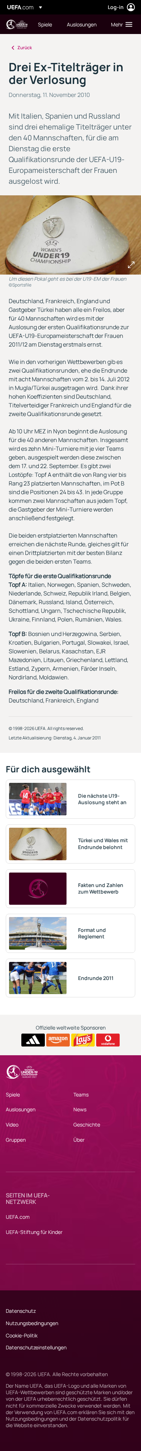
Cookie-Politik (22, 1335)
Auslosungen (20, 1109)
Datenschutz (21, 1310)
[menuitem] (46, 24)
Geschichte (86, 1124)
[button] (120, 24)
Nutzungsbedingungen (32, 1323)
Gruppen (16, 1139)
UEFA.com (18, 1216)
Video (12, 1124)
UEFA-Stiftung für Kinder (34, 1232)
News (79, 1109)
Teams (81, 1094)
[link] (45, 24)
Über (79, 1139)
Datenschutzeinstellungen (36, 1347)
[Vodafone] (108, 1040)
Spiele (13, 1094)
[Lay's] (83, 1040)
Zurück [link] (24, 47)
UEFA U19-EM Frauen (16, 24)
